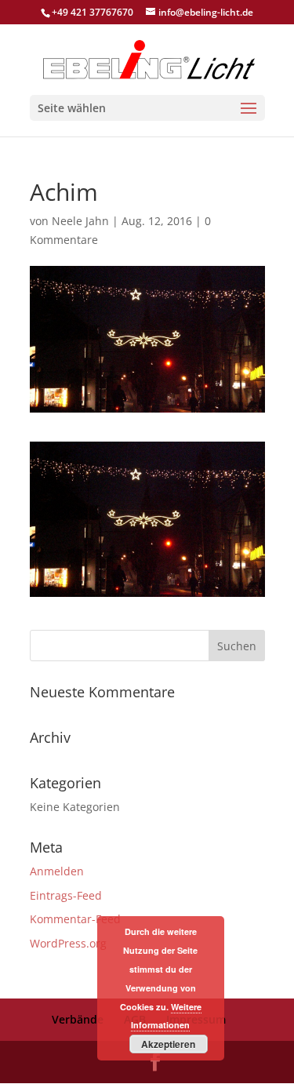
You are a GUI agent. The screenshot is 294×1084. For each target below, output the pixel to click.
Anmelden (57, 871)
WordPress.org (68, 943)
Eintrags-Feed (66, 895)
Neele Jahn (80, 220)
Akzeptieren (168, 1044)
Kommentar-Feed (75, 918)
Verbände (77, 1019)
